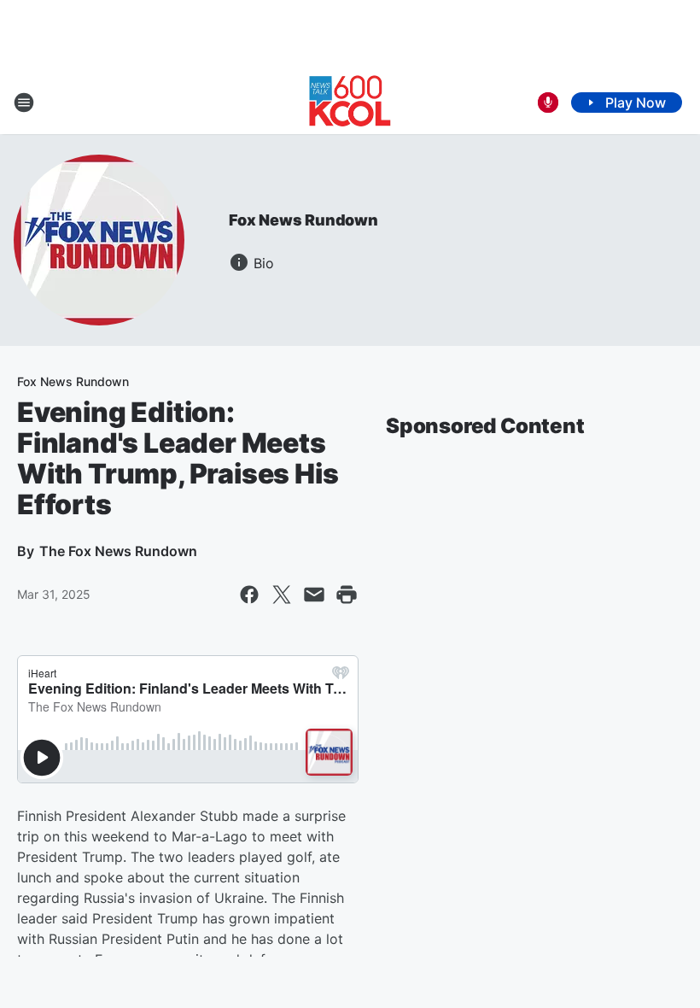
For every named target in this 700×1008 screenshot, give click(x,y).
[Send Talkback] (548, 102)
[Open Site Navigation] (24, 102)
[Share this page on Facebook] (249, 595)
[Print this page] (347, 595)
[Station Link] (350, 102)
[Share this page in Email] (314, 595)
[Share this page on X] (282, 595)
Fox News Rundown (303, 220)
